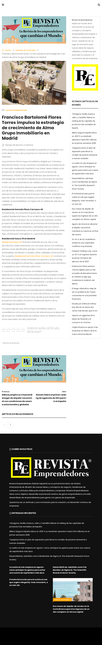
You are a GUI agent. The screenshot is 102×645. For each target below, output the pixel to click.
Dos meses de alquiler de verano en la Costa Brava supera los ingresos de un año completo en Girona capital (71, 609)
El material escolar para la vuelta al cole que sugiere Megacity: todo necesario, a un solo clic (28, 582)
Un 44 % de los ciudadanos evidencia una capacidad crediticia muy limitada (83, 243)
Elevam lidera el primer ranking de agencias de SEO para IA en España (51, 396)
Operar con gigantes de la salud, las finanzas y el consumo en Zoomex (83, 319)
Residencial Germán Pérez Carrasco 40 (34, 256)
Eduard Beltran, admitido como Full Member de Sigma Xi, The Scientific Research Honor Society (69, 570)
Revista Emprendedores (33, 5)
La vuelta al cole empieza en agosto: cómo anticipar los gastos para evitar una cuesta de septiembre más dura (27, 570)
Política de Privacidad (70, 634)
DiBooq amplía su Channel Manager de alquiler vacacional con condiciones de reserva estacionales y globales (17, 398)
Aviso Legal (55, 634)
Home (8, 50)
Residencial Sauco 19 (12, 242)
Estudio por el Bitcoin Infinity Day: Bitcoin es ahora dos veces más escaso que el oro (84, 307)
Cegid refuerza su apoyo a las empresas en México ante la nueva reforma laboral (85, 330)
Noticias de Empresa (25, 50)
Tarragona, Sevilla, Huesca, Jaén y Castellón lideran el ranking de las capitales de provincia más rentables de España (84, 121)
